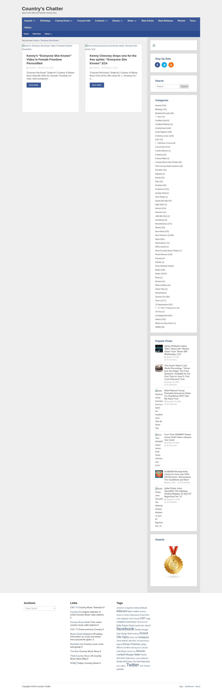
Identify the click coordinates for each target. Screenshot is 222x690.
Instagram (143, 637)
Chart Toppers (161, 132)
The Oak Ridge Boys (141, 662)
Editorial (158, 174)
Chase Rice (144, 615)
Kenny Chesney (131, 644)
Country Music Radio (80, 622)
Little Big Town (161, 216)
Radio (157, 270)
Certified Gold (161, 120)
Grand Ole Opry (161, 201)
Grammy (135, 634)
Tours (193, 20)
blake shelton (133, 611)
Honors (158, 208)
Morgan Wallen (133, 654)
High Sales (159, 205)
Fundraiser (159, 189)
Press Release (161, 266)
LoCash (144, 648)
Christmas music (162, 136)
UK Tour (158, 312)
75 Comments (172, 360)
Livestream (159, 220)
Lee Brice (127, 648)
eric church (146, 625)
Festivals (158, 185)
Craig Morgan (130, 622)
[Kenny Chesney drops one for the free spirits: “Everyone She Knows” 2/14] (113, 49)
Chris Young (134, 619)
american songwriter (125, 608)
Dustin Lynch (134, 625)
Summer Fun (160, 297)
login (181, 686)
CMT (157, 140)
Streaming (159, 293)
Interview (159, 212)
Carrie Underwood (131, 615)
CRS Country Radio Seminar (167, 166)
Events (116, 20)
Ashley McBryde (140, 608)
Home (26, 34)
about (197, 686)
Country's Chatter (42, 8)
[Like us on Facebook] (157, 64)
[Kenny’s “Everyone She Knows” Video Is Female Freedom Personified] (50, 49)
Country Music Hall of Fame (166, 162)
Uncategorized (161, 316)
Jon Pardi (140, 641)
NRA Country (160, 247)
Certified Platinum (162, 124)
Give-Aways (160, 197)
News (131, 20)
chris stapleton (123, 619)
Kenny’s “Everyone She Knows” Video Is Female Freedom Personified (49, 59)
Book (159, 117)
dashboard (189, 686)
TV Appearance (161, 304)
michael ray (131, 651)
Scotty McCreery (124, 661)
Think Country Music (80, 656)
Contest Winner (161, 151)
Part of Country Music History (167, 251)
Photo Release (161, 254)
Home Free (133, 637)
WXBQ (158, 327)
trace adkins (121, 666)
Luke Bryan (122, 651)
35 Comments (172, 385)
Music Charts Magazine (81, 634)
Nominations (160, 243)
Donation (159, 170)
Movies (158, 228)
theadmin (32, 68)
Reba (157, 278)
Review (181, 20)
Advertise (36, 34)
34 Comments (185, 482)
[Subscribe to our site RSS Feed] (171, 64)
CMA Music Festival (165, 143)
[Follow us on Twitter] (164, 64)
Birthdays (45, 20)
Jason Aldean (122, 641)
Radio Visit (159, 274)
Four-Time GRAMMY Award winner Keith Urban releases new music (177, 437)
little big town (136, 648)
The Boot (74, 651)
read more (33, 85)
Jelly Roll (132, 641)
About (47, 34)
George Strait (160, 193)
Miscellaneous (161, 224)
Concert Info (83, 20)
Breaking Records (162, 113)
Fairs (157, 182)
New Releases (165, 20)
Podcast (158, 258)
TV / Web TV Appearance (167, 308)
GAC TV (74, 629)
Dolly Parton (122, 625)
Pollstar (158, 262)
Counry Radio (161, 158)
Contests (100, 20)
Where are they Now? (164, 323)
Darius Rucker (142, 622)
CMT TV (74, 607)
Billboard (122, 611)
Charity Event (62, 20)
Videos (27, 27)
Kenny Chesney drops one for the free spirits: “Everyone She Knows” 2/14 (113, 59)
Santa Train (160, 289)
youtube (120, 669)
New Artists (148, 20)
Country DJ (75, 612)
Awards (28, 20)
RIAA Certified (161, 285)
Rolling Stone (130, 658)
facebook (125, 628)
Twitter (132, 664)
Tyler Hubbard (145, 666)
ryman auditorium (142, 658)
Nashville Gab (77, 644)
